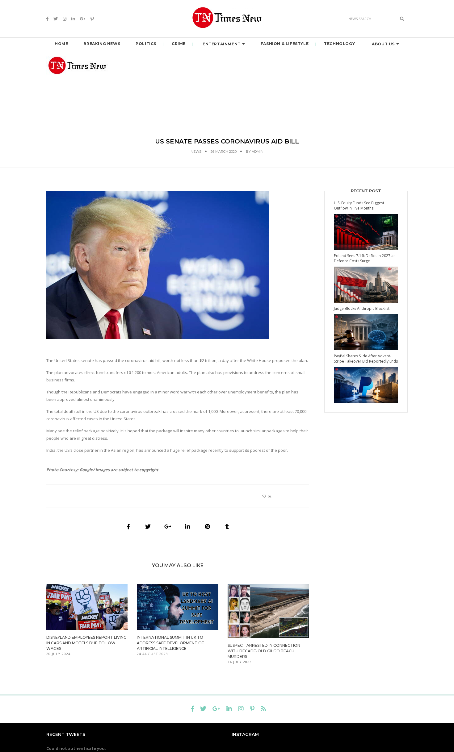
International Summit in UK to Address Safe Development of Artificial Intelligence (170, 643)
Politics (146, 43)
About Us (383, 44)
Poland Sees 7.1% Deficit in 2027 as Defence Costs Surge (364, 258)
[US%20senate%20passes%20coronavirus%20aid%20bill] (128, 526)
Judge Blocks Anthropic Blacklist (361, 308)
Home (61, 43)
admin (257, 151)
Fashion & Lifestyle (285, 43)
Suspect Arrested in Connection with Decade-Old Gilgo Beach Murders (264, 651)
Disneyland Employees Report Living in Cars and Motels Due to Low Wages (86, 643)
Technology (339, 43)
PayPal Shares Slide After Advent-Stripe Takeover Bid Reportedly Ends (366, 358)
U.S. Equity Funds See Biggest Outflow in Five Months (359, 205)
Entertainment (222, 44)
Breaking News (101, 43)
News (196, 151)
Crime (179, 43)
